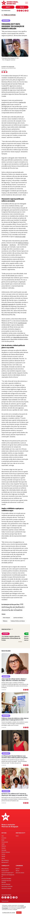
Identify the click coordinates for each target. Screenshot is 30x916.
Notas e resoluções (8, 824)
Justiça (3, 858)
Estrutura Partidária (6, 878)
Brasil (3, 840)
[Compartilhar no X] (26, 689)
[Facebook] (17, 10)
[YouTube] (23, 10)
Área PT (8, 7)
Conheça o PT (5, 865)
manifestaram (22, 323)
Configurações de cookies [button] (8, 912)
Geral (17, 835)
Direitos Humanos (6, 852)
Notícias (4, 833)
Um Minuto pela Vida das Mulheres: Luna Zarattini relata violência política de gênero (14, 756)
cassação (4, 88)
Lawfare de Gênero (18, 617)
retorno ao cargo (20, 236)
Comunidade (19, 865)
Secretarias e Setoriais (7, 886)
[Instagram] (19, 10)
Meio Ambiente (5, 860)
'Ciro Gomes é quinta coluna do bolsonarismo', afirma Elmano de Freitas (11, 638)
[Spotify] (27, 10)
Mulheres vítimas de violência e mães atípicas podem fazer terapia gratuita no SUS (15, 719)
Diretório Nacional (6, 884)
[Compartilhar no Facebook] (2, 72)
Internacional (5, 842)
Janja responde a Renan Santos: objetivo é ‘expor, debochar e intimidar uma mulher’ (14, 679)
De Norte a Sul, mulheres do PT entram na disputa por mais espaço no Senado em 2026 (15, 794)
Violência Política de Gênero (18, 621)
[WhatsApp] (25, 10)
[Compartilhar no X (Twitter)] (4, 72)
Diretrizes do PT (20, 833)
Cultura (3, 854)
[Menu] (26, 2)
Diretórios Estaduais (6, 888)
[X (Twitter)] (21, 10)
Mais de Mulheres (6, 651)
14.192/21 (13, 245)
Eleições (5, 633)
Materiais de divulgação (10, 826)
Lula (3, 835)
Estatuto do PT (5, 870)
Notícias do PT (5, 862)
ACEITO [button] (19, 912)
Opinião (3, 856)
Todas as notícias (9, 15)
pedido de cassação (8, 304)
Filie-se (22, 7)
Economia (4, 838)
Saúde (3, 844)
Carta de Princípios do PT (8, 872)
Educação (4, 850)
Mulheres (5, 621)
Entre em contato (20, 872)
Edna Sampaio (6, 617)
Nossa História (5, 868)
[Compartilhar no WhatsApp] (6, 72)
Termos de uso (5, 901)
